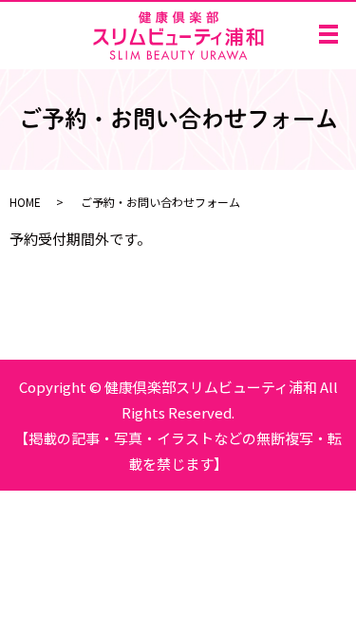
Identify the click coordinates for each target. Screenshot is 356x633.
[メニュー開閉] (328, 34)
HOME (25, 202)
